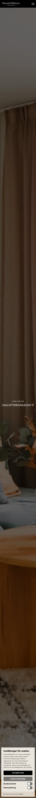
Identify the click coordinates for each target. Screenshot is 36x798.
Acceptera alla (18, 773)
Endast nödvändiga (18, 779)
